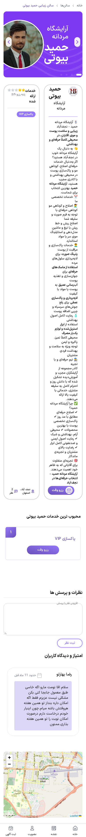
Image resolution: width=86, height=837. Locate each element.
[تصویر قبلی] (77, 42)
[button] (43, 780)
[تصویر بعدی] (9, 42)
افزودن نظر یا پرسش (67, 603)
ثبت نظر (70, 643)
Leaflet (74, 815)
